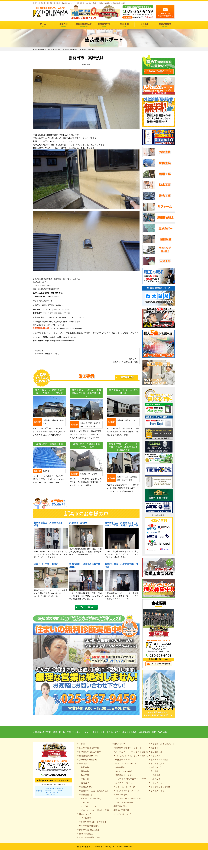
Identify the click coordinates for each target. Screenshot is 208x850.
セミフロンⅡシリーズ (125, 786)
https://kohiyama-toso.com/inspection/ (66, 328)
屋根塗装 (85, 771)
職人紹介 (156, 779)
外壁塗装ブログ (158, 767)
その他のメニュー (158, 790)
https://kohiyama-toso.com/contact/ (59, 340)
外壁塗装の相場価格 (90, 825)
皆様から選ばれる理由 (89, 829)
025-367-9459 (57, 293)
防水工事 (85, 775)
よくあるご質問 (158, 763)
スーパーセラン (122, 794)
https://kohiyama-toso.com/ (44, 285)
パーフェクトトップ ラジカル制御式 (131, 751)
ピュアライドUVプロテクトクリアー (131, 779)
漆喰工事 (85, 779)
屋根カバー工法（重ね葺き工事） (96, 790)
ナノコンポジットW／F (125, 763)
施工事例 (124, 25)
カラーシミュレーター (123, 802)
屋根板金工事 (87, 794)
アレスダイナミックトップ (127, 790)
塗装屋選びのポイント (89, 755)
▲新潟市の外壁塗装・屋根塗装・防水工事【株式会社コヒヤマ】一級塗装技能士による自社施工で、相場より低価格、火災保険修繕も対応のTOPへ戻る (100, 732)
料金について (104, 25)
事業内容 (63, 25)
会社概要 (144, 25)
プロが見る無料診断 (88, 759)
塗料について (119, 744)
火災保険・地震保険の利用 (162, 744)
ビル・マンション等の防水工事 (95, 810)
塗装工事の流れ (84, 25)
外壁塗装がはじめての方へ (91, 751)
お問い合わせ (165, 25)
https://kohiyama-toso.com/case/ (56, 309)
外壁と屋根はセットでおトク (94, 821)
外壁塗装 (85, 767)
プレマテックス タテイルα (128, 798)
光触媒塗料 (120, 767)
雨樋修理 (85, 783)
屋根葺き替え (87, 786)
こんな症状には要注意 (89, 747)
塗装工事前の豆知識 (160, 759)
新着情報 (156, 775)
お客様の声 (156, 755)
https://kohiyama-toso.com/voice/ (56, 313)
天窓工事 (85, 802)
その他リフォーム (89, 806)
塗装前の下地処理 (121, 810)
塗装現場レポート (158, 751)
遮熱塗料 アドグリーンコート (128, 747)
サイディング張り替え (91, 798)
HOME (43, 25)
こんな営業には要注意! (161, 786)
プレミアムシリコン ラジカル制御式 (131, 755)
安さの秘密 (86, 817)
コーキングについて (122, 814)
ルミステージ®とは (124, 783)
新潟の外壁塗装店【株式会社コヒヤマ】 (94, 846)
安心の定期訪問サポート (90, 837)
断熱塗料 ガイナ (122, 759)
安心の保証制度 (86, 833)
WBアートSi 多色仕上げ (126, 771)
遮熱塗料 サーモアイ (124, 775)
